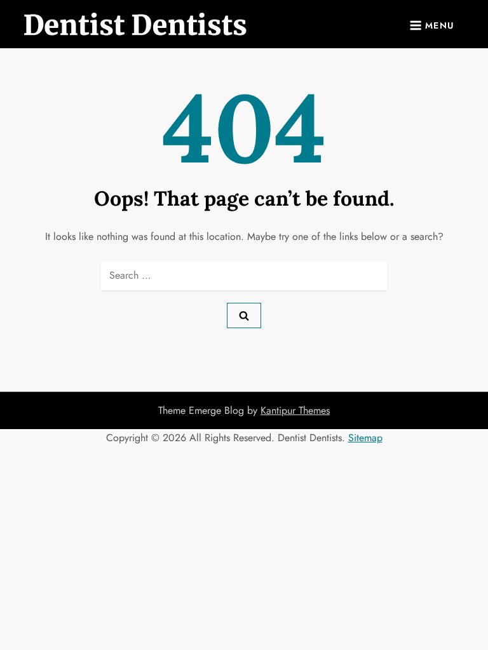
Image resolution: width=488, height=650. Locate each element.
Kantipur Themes (295, 410)
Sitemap (365, 437)
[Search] (244, 315)
